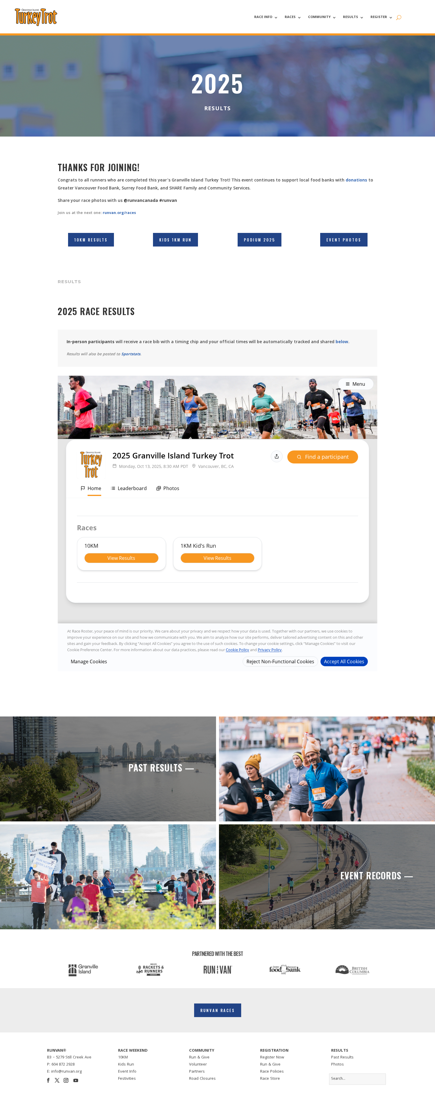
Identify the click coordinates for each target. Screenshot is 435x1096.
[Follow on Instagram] (66, 1080)
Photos (337, 1064)
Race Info (263, 17)
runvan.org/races (119, 213)
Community (319, 17)
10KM (123, 1057)
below (342, 342)
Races (290, 17)
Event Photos (343, 240)
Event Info (127, 1072)
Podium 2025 (259, 240)
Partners (197, 1072)
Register (378, 17)
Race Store (270, 1079)
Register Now (272, 1057)
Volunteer (198, 1064)
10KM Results (91, 240)
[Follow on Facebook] (48, 1080)
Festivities (127, 1079)
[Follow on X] (57, 1080)
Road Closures (202, 1079)
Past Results (342, 1057)
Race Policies (272, 1072)
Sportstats (130, 354)
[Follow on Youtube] (75, 1080)
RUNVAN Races (217, 1010)
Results (350, 17)
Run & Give (199, 1057)
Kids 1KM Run (175, 240)
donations (356, 180)
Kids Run (126, 1064)
